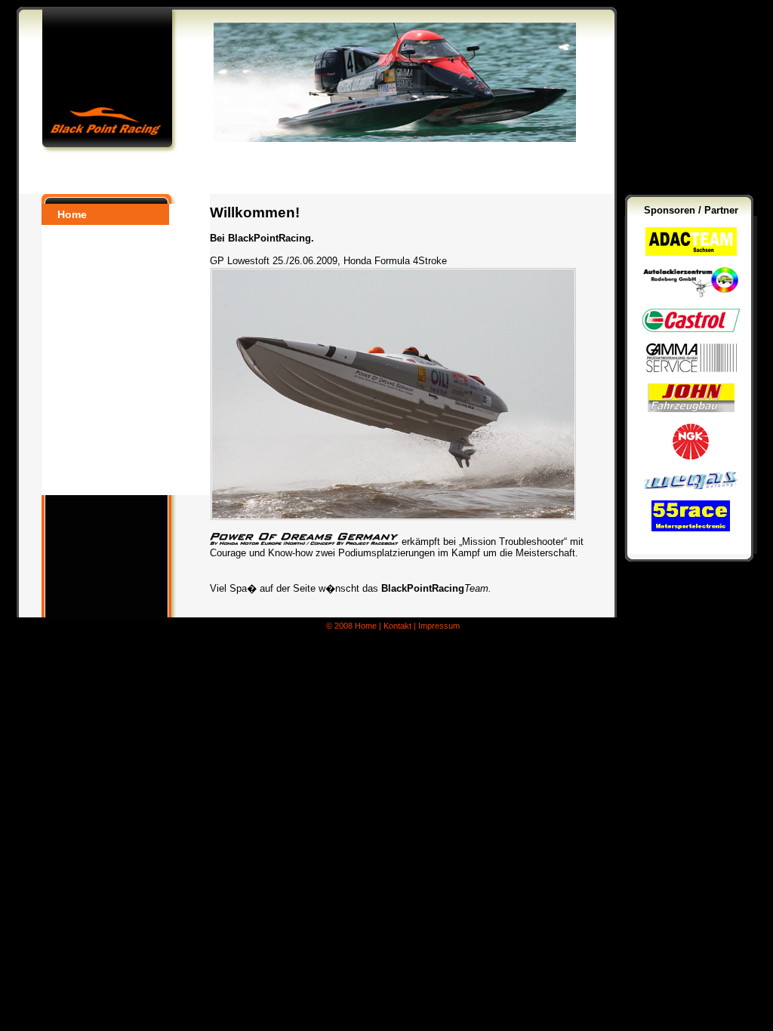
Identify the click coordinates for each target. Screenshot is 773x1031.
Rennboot (83, 299)
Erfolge (75, 463)
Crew (70, 278)
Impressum (439, 625)
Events (75, 235)
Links (71, 485)
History (75, 442)
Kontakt (77, 341)
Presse (74, 257)
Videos (75, 421)
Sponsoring (87, 320)
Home (72, 214)
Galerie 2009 (89, 400)
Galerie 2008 (89, 379)
